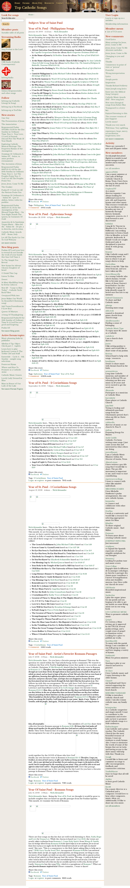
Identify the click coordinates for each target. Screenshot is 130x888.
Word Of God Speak (60, 79)
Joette (108, 344)
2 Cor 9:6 (78, 459)
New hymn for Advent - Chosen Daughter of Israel (12, 268)
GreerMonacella (113, 274)
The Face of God (83, 55)
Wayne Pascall (50, 82)
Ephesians (38, 374)
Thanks (109, 62)
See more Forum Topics (12, 389)
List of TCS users (114, 32)
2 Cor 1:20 (72, 438)
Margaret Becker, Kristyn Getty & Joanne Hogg (75, 117)
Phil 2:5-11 (91, 104)
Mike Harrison (64, 456)
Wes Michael (61, 68)
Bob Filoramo (49, 167)
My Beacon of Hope (77, 167)
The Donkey (7, 187)
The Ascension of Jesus (12, 164)
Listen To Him (8, 276)
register (40, 480)
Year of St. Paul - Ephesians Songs (50, 214)
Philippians (39, 205)
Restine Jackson (59, 93)
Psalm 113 (6, 328)
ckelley (109, 779)
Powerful (110, 70)
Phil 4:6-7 (93, 79)
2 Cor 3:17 (72, 441)
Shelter (89, 123)
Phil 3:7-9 (42, 114)
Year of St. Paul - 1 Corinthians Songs (52, 487)
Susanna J (110, 559)
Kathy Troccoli (56, 595)
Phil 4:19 (36, 101)
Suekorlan (110, 595)
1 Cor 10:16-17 (79, 563)
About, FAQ (37, 3)
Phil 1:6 (48, 87)
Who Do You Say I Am (59, 133)
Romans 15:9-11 (81, 697)
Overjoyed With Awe (11, 296)
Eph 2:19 (59, 306)
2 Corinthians (40, 478)
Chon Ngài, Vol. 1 (92, 128)
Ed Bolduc (57, 55)
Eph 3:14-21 (40, 312)
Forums (26, 3)
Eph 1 (98, 275)
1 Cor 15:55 (65, 631)
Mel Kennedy (57, 667)
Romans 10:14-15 (36, 690)
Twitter (45, 202)
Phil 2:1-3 (45, 76)
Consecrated (89, 133)
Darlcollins (110, 264)
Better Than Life (63, 195)
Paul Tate (46, 176)
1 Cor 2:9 (88, 551)
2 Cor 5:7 (76, 453)
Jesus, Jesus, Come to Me (116, 53)
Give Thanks (92, 98)
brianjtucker (111, 708)
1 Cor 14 (77, 616)
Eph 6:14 (89, 347)
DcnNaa (109, 511)
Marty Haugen (69, 107)
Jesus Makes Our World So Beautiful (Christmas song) (12, 301)
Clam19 (109, 681)
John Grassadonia (58, 592)
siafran (109, 430)
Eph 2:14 (54, 301)
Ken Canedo (57, 104)
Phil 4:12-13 (51, 181)
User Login (71, 3)
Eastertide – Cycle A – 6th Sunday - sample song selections (13, 359)
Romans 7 (87, 864)
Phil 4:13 (92, 90)
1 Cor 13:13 (81, 839)
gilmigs (109, 305)
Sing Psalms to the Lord (12, 49)
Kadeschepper (112, 727)
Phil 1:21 (74, 195)
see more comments (115, 139)
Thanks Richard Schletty (116, 86)
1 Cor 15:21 (91, 622)
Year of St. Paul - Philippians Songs (51, 28)
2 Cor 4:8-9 (79, 450)
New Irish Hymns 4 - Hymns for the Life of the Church (67, 120)
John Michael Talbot (62, 74)
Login (31, 480)
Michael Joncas (60, 112)
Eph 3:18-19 (51, 317)
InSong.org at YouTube (12, 110)
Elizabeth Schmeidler (60, 560)
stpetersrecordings (114, 479)
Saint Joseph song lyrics (116, 89)
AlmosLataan (111, 462)
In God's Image (67, 688)
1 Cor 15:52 (84, 625)
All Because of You (82, 184)
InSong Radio (7, 78)
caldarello (110, 422)
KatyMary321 (111, 641)
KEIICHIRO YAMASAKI (116, 693)
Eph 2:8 (38, 291)
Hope (86, 79)
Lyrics (108, 76)
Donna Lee (55, 283)
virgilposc (110, 546)
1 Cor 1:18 (88, 544)
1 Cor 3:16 (79, 557)
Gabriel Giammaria (114, 298)
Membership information (117, 24)
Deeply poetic (112, 79)
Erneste (109, 252)
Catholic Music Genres (12, 375)
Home (17, 3)
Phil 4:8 (49, 189)
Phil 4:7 (93, 120)
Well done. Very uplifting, (117, 128)
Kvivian (109, 354)
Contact (59, 3)
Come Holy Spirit (71, 841)
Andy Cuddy (111, 438)
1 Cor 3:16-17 (84, 560)
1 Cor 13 (74, 595)
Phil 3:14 (90, 167)
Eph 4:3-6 (88, 328)
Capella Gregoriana (43, 52)
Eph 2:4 (79, 280)
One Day (5, 118)
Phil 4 (92, 184)
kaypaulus (110, 501)
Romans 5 (57, 841)
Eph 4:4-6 (50, 325)
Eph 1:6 (38, 272)
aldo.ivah (110, 311)
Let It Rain (83, 90)
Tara (108, 661)
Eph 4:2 (83, 320)
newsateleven (112, 371)
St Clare (109, 671)
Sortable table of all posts (13, 33)
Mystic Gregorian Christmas (78, 52)
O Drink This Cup (9, 273)
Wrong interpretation (115, 73)
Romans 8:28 (68, 726)
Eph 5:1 (82, 339)
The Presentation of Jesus (13, 121)
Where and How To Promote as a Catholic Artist (11, 369)
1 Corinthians (40, 645)
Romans (37, 781)
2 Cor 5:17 (84, 456)
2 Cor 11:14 (65, 462)
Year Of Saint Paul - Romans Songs (51, 789)
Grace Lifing (111, 566)
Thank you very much (115, 125)
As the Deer (58, 146)
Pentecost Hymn (9, 364)
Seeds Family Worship (55, 179)
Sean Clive (55, 850)
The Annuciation (9, 124)
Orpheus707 (111, 189)
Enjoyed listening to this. (117, 113)
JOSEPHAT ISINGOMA (115, 541)
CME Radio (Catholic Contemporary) (11, 63)
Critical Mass (59, 450)
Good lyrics (111, 39)
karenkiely (110, 398)
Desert (4, 279)
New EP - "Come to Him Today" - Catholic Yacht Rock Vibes (12, 290)
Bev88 (108, 787)
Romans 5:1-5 (36, 670)
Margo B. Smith (91, 841)
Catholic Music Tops (115, 328)
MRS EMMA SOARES (115, 489)
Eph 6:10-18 (37, 358)
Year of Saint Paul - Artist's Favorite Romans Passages (63, 653)
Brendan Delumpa (63, 607)
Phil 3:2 (94, 82)
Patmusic (110, 533)
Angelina (56, 589)
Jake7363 (109, 406)
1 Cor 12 (69, 586)
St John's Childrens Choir (63, 170)
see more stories (9, 243)
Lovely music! (112, 122)
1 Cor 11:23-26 (72, 583)
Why (58, 864)
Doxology (82, 104)
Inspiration (110, 83)
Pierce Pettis (53, 610)
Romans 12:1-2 (74, 758)
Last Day (87, 724)
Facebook (34, 202)
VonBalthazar (112, 771)
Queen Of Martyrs (10, 312)
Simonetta (39, 864)
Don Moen (67, 98)
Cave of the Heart (93, 149)
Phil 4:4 (93, 52)
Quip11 (109, 620)
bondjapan (110, 361)
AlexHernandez (113, 321)
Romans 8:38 (78, 850)
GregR (108, 757)
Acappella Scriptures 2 (81, 82)
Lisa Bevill (55, 184)
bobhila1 (109, 224)
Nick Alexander (61, 32)
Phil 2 (60, 109)
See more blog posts (10, 331)
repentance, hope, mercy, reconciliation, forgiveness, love (117, 133)
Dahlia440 (110, 655)
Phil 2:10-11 (54, 65)
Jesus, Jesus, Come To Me (12, 184)
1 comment (34, 208)
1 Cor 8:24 (82, 574)
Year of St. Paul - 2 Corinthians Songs (53, 382)
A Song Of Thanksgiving (12, 315)
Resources (49, 3)
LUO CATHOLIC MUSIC (116, 612)
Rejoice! (69, 176)
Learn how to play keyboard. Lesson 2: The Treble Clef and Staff (12, 351)
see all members (113, 168)
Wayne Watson (71, 139)
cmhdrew (110, 336)
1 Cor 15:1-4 (71, 619)
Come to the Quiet (93, 154)
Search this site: (8, 18)
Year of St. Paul (68, 205)
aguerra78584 (112, 172)
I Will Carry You (41, 850)
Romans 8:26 (57, 844)
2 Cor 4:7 (80, 447)
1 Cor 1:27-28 (73, 547)
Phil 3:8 (35, 130)
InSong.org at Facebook (12, 107)
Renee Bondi (72, 85)
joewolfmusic (112, 452)
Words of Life (87, 68)
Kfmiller (109, 523)
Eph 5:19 (44, 344)
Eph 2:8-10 (36, 285)
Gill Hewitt (110, 588)
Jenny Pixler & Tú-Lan (60, 128)
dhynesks (110, 390)
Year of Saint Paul (53, 205)
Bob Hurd (55, 580)
